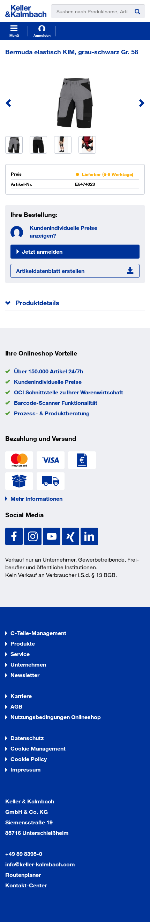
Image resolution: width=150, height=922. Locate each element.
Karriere (21, 695)
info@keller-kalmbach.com (40, 864)
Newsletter (24, 674)
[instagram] (33, 535)
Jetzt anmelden (42, 251)
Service (20, 653)
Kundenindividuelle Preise (48, 381)
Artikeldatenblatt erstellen (50, 270)
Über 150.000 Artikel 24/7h (48, 371)
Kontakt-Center (26, 885)
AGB (16, 706)
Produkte (22, 643)
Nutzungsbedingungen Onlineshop (55, 716)
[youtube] (52, 535)
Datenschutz (27, 737)
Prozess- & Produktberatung (52, 413)
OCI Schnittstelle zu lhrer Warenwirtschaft (68, 392)
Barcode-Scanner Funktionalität (55, 402)
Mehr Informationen (36, 498)
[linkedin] (89, 535)
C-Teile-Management (38, 632)
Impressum (25, 769)
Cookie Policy (28, 758)
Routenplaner (23, 874)
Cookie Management (38, 748)
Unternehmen (28, 664)
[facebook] (14, 535)
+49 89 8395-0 (23, 853)
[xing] (71, 535)
